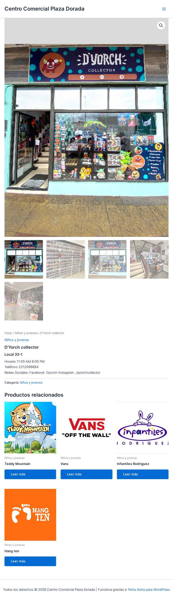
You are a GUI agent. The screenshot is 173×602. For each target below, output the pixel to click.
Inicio (8, 333)
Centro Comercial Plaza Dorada (44, 8)
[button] (161, 25)
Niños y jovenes (26, 333)
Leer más (18, 474)
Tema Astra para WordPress (148, 590)
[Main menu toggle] (163, 8)
